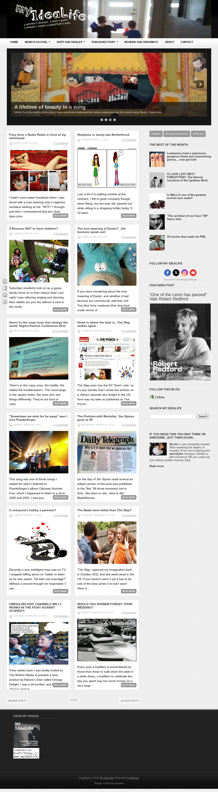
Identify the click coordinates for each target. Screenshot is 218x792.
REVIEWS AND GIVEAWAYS (141, 42)
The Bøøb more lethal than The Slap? (104, 510)
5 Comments (129, 425)
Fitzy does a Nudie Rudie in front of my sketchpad (37, 136)
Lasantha (119, 783)
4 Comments (129, 139)
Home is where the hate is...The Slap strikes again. (103, 324)
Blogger (134, 777)
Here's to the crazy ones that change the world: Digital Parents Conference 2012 (38, 324)
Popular (156, 133)
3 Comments (61, 425)
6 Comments (129, 515)
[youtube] (193, 272)
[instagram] (184, 272)
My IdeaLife (106, 777)
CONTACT (187, 42)
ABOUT (169, 42)
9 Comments (61, 616)
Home (14, 42)
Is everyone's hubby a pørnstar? (32, 510)
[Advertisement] (166, 534)
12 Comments (60, 331)
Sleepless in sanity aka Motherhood (103, 134)
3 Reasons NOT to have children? (33, 228)
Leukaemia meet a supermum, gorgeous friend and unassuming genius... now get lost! (189, 156)
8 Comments (61, 143)
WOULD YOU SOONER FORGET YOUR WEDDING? (104, 605)
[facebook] (167, 272)
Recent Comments (176, 133)
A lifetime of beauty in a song (50, 107)
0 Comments (129, 237)
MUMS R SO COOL (37, 42)
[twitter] (176, 272)
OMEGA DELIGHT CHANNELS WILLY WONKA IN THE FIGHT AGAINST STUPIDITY (35, 607)
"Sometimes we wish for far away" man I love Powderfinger (38, 418)
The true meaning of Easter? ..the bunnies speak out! (101, 230)
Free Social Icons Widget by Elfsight (180, 280)
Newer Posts (17, 700)
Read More (60, 216)
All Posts (198, 133)
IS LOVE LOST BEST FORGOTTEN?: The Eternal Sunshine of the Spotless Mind (187, 177)
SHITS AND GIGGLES (71, 42)
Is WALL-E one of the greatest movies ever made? (186, 196)
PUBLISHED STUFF (105, 42)
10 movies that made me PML (186, 236)
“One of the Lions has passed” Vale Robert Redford (178, 296)
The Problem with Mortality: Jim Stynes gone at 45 (105, 418)
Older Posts (130, 700)
